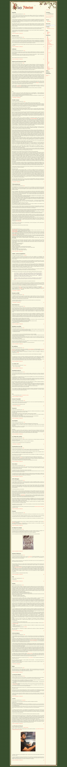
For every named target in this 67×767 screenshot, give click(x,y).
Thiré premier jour (16, 184)
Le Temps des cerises (17, 436)
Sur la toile (25, 255)
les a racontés (31, 657)
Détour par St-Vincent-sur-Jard (19, 61)
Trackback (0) (21, 33)
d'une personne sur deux (18, 567)
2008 (47, 55)
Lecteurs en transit (25, 727)
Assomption (15, 420)
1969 (47, 67)
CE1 (47, 65)
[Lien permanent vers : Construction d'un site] (43, 461)
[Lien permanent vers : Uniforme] (43, 59)
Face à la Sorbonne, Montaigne (50, 28)
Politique (48, 39)
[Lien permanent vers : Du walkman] (43, 361)
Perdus (13, 583)
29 (48, 17)
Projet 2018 (23, 700)
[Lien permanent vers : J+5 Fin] (43, 723)
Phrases (25, 365)
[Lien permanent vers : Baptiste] (43, 33)
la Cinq (21, 457)
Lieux (47, 33)
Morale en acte (15, 35)
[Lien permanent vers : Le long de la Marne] (43, 696)
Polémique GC (48, 69)
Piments (14, 511)
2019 (47, 47)
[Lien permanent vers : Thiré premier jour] (43, 251)
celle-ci (29, 557)
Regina (42, 287)
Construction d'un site (17, 446)
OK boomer (48, 38)
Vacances (14, 408)
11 (51, 15)
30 (49, 17)
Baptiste (14, 12)
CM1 (47, 64)
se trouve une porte (29, 653)
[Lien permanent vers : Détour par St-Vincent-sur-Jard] (43, 97)
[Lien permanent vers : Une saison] (43, 476)
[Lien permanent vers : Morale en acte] (43, 46)
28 (47, 17)
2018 (23, 37)
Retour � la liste (48, 9)
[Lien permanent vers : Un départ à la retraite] (43, 551)
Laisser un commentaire (15, 33)
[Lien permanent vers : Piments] (43, 525)
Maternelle (48, 66)
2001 (47, 57)
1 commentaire (14, 181)
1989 (47, 61)
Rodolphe (37, 82)
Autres (47, 75)
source (15, 279)
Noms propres (48, 32)
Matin (13, 666)
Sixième (48, 63)
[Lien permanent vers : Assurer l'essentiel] (43, 405)
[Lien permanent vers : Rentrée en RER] (43, 302)
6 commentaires (14, 290)
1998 (47, 58)
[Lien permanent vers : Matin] (43, 672)
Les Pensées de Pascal (17, 726)
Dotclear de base (49, 21)
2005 (47, 56)
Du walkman (15, 346)
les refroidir (25, 626)
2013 (47, 51)
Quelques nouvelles (16, 326)
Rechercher (48, 23)
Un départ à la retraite (17, 527)
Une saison (14, 463)
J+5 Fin (13, 698)
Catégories (48, 35)
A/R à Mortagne (15, 478)
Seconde (48, 62)
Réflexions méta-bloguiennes (50, 44)
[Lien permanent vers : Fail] (43, 581)
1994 (47, 59)
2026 (47, 36)
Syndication (48, 73)
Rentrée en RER (15, 293)
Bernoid (20, 286)
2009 (47, 54)
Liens (47, 70)
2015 (47, 50)
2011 (47, 53)
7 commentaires (14, 302)
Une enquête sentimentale (50, 68)
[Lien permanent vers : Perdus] (43, 630)
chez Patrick (30, 556)
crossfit (18, 352)
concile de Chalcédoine (33, 118)
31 (50, 17)
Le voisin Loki (15, 363)
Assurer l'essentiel (16, 399)
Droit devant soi (15, 304)
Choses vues (48, 42)
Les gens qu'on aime (49, 46)
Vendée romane (15, 100)
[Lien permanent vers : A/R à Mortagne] (43, 508)
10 (50, 15)
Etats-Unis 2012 (49, 52)
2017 (47, 49)
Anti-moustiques (16, 633)
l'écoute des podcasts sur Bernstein (39, 506)
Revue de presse (49, 43)
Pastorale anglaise (14, 231)
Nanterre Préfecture (16, 553)
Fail (13, 576)
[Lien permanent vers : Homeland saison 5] (43, 396)
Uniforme (14, 49)
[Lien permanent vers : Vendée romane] (43, 181)
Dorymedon (20, 288)
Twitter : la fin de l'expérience (18, 253)
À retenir (47, 26)
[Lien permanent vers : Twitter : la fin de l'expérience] (43, 290)
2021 (47, 45)
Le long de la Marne (16, 674)
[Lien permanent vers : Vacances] (43, 418)
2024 (47, 37)
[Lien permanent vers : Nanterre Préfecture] (43, 574)
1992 (47, 60)
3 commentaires (14, 97)
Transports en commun (49, 40)
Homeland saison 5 (16, 370)
